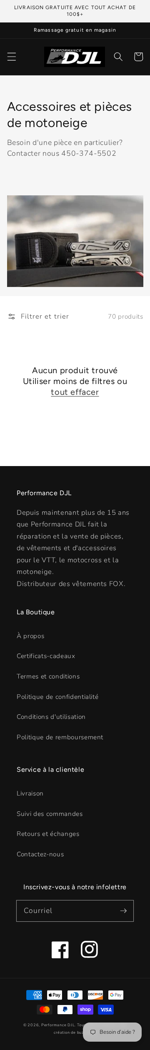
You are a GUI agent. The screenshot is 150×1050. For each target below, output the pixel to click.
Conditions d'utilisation (51, 716)
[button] (11, 57)
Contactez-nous (40, 854)
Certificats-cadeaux (46, 655)
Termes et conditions (48, 676)
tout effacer (75, 392)
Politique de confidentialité (57, 696)
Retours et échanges (48, 833)
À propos (30, 635)
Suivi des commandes (50, 813)
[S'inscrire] (123, 910)
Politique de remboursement (60, 737)
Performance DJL (58, 1025)
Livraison (30, 793)
